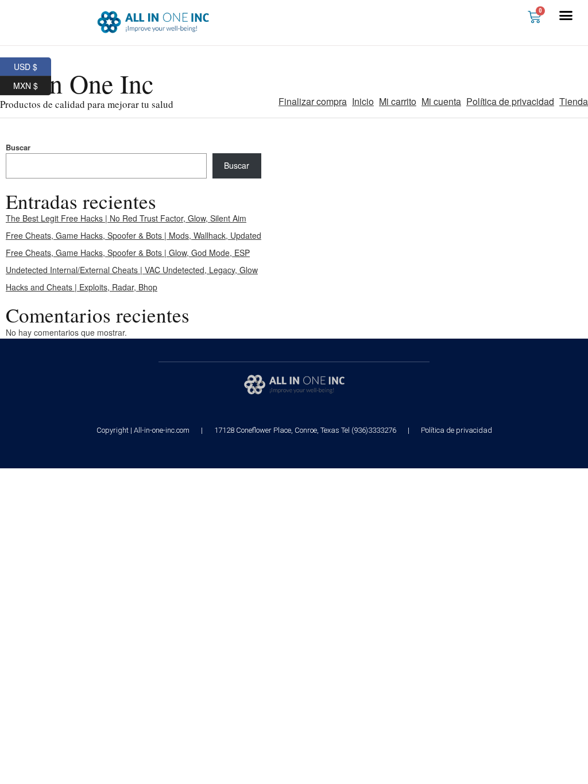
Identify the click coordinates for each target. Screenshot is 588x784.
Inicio (363, 101)
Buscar (18, 147)
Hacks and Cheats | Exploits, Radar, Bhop (81, 287)
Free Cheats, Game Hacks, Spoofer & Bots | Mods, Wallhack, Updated (133, 235)
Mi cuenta (441, 101)
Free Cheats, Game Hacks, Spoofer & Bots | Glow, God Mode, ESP (128, 252)
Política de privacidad (510, 101)
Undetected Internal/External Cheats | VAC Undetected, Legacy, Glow (132, 269)
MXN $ (32, 83)
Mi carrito (397, 101)
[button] (566, 15)
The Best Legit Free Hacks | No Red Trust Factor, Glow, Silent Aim (126, 218)
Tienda (573, 101)
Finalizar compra (312, 101)
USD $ (32, 64)
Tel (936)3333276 (368, 430)
